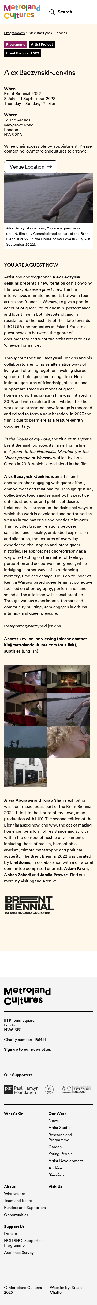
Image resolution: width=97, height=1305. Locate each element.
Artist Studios (60, 1127)
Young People (61, 1153)
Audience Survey (19, 1252)
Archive (49, 881)
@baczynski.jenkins (43, 626)
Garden (55, 1146)
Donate (10, 1233)
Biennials (56, 1175)
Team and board (18, 1200)
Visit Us (55, 1186)
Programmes (14, 33)
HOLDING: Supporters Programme (23, 1243)
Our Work (57, 1113)
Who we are (14, 1193)
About (10, 1186)
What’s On (14, 1113)
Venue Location (28, 167)
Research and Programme (60, 1137)
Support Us (14, 1226)
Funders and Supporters (25, 1207)
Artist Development (66, 1160)
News (54, 1120)
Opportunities (16, 1215)
